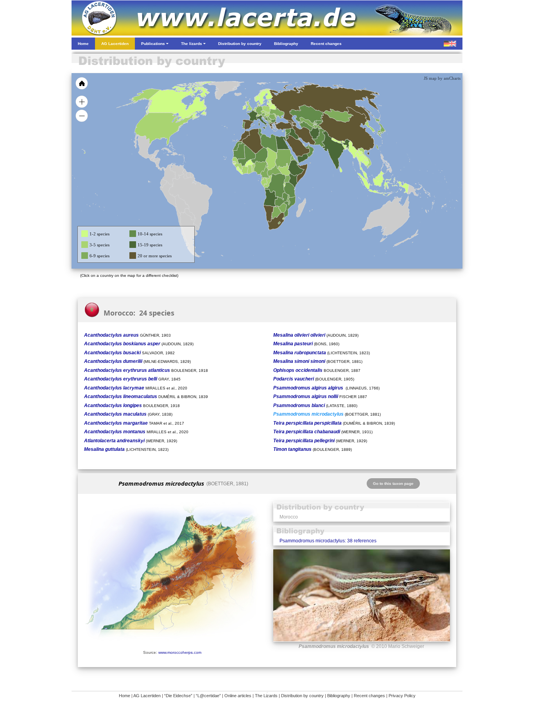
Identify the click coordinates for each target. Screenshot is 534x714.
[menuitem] (307, 146)
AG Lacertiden (147, 695)
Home (124, 695)
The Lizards (266, 695)
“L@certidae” (208, 695)
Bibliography (338, 695)
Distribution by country (302, 695)
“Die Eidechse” (178, 695)
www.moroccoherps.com (179, 652)
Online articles (237, 695)
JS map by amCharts (442, 78)
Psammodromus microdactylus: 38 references (328, 541)
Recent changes (369, 695)
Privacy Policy (402, 695)
